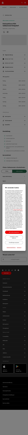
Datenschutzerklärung (17, 209)
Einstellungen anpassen (14, 242)
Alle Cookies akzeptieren (14, 232)
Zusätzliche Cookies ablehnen (14, 237)
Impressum (19, 247)
